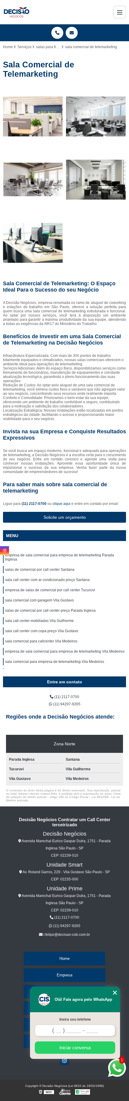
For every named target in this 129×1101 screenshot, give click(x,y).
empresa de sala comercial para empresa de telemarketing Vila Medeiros (64, 651)
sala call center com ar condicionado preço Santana (47, 580)
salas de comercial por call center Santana (39, 570)
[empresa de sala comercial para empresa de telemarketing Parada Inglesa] (33, 116)
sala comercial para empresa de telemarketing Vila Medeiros (54, 662)
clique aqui (61, 504)
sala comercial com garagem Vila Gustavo (39, 600)
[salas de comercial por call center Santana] (96, 116)
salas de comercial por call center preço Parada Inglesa (50, 610)
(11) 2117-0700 (34, 504)
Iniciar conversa (75, 1047)
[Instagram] (64, 1060)
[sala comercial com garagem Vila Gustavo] (33, 243)
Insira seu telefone (75, 1019)
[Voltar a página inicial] (16, 12)
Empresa (64, 975)
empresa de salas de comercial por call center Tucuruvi (50, 590)
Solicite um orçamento (65, 517)
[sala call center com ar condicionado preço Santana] (33, 180)
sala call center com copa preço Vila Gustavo (41, 631)
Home (64, 958)
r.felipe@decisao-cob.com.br (66, 934)
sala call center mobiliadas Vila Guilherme (39, 621)
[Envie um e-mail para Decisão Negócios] (72, 33)
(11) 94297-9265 (66, 704)
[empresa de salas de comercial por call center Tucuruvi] (96, 180)
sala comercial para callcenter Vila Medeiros (41, 641)
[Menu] (119, 12)
